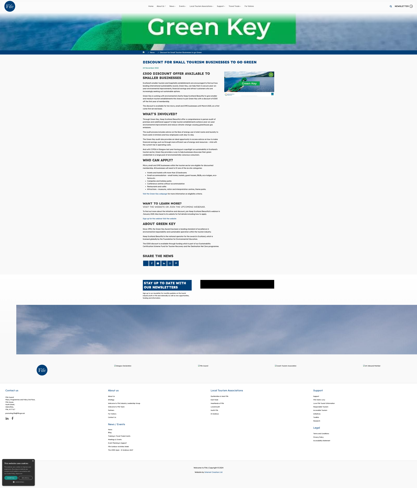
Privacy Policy (318, 437)
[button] (161, 6)
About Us (111, 396)
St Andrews (215, 414)
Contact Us (112, 417)
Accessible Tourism (320, 410)
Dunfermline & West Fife (219, 396)
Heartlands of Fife (217, 403)
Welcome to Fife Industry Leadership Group (124, 403)
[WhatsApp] (170, 263)
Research (316, 421)
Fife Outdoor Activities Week (118, 447)
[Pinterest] (176, 263)
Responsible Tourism (320, 407)
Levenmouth (215, 407)
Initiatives (316, 414)
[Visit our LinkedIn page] (7, 418)
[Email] (158, 263)
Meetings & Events (115, 440)
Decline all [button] (25, 478)
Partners (111, 410)
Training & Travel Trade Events (119, 436)
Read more (19, 473)
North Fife (214, 410)
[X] (146, 263)
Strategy (111, 400)
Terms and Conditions (321, 434)
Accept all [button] (11, 478)
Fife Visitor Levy (319, 400)
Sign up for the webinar (152, 219)
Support (316, 396)
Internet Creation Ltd (213, 472)
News (152, 52)
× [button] (33, 461)
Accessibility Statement (321, 441)
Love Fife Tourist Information (324, 403)
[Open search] (391, 6)
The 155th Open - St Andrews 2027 (120, 450)
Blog (109, 432)
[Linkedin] (164, 263)
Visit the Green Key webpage (155, 194)
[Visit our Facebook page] (12, 418)
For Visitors (112, 414)
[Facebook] (152, 263)
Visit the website (169, 219)
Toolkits (316, 417)
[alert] (18, 472)
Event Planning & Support (117, 443)
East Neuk (214, 400)
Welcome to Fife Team (116, 407)
